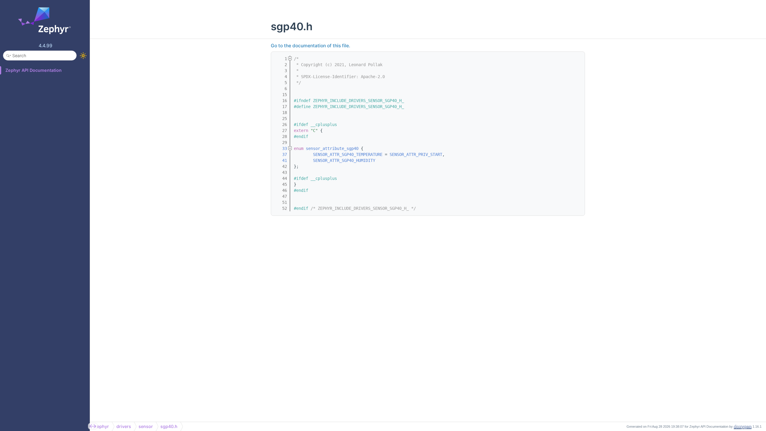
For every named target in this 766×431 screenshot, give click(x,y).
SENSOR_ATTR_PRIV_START (416, 154)
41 (281, 160)
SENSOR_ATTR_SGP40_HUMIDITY (344, 160)
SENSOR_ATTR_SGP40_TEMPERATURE (347, 154)
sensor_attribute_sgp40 (332, 148)
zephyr (102, 426)
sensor (146, 426)
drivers (123, 426)
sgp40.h (168, 426)
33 (281, 148)
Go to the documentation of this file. (310, 45)
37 (281, 154)
